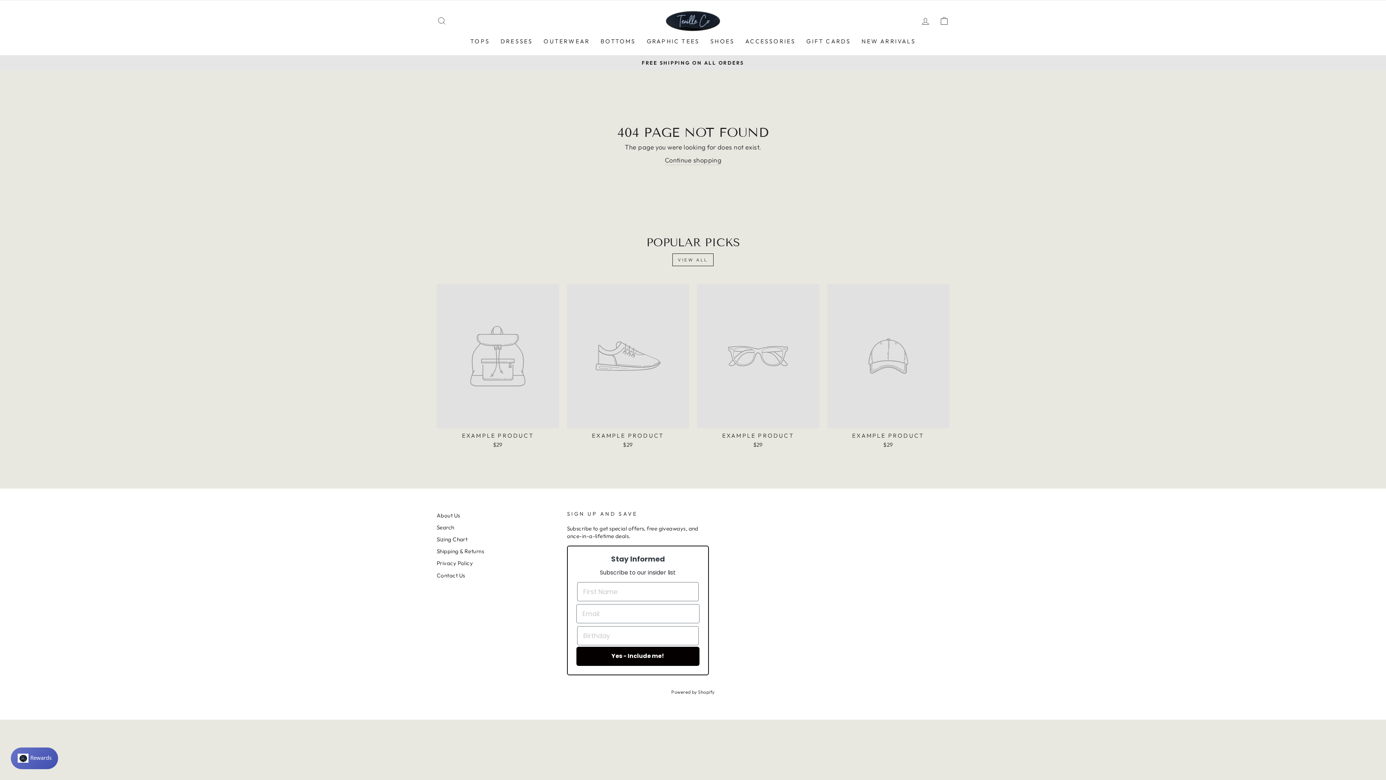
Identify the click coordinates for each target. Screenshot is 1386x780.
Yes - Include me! (637, 656)
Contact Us (451, 575)
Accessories (770, 41)
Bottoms (618, 41)
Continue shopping (693, 160)
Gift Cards (828, 41)
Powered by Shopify (692, 692)
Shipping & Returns (460, 551)
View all (693, 260)
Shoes (722, 41)
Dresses (517, 41)
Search (445, 527)
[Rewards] (34, 758)
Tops (480, 41)
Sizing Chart (452, 539)
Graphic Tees (673, 41)
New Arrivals (888, 41)
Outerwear (567, 41)
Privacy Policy (455, 563)
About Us (448, 515)
